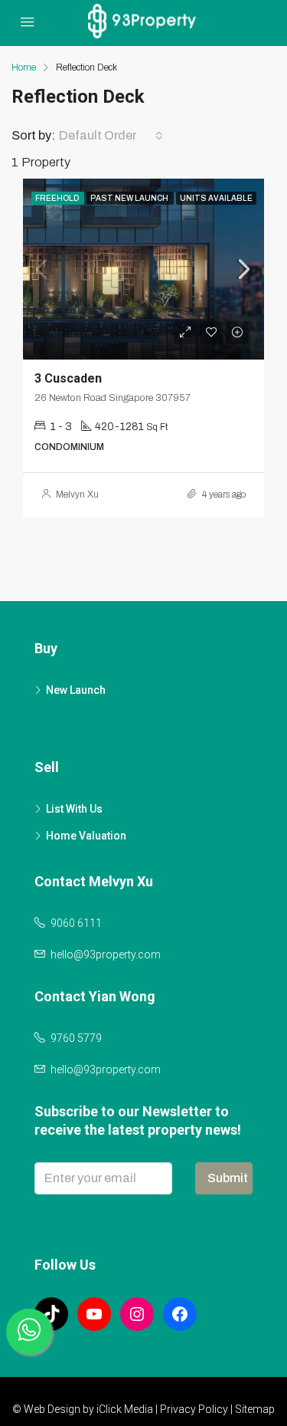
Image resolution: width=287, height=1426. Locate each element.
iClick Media (124, 1409)
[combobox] (111, 136)
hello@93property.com (106, 954)
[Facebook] (180, 1314)
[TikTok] (51, 1314)
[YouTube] (94, 1314)
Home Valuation (86, 836)
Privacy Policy (194, 1409)
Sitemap (255, 1409)
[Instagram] (137, 1314)
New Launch (76, 690)
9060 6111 (76, 923)
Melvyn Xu (77, 494)
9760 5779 (76, 1038)
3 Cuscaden (68, 378)
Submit (227, 1177)
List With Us (74, 809)
